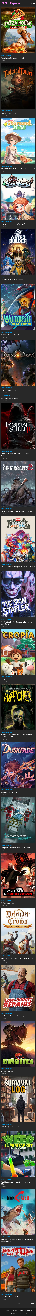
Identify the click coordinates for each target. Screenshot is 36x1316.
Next (33, 1303)
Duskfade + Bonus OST (9, 792)
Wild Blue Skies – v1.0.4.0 (10, 335)
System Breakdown (7, 903)
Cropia (3, 679)
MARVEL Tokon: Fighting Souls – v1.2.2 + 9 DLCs (18, 567)
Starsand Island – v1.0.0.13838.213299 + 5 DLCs (18, 169)
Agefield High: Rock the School (11, 1297)
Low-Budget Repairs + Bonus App (12, 1016)
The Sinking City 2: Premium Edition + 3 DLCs (16, 511)
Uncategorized (6, 396)
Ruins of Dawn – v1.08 (8, 390)
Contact (25, 1314)
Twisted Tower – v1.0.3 (9, 113)
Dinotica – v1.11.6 (7, 1071)
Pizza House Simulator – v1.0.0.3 (12, 58)
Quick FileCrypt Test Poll (9, 398)
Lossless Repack (6, 55)
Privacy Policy (17, 1314)
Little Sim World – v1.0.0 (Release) (13, 224)
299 (19, 1303)
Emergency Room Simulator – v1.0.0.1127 (15, 848)
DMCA (10, 1314)
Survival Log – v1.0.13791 (10, 1127)
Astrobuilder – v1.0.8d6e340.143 (12, 280)
